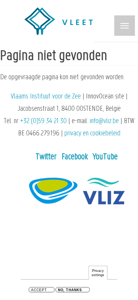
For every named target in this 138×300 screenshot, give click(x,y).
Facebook (75, 157)
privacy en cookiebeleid (92, 133)
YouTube (105, 157)
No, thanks (70, 290)
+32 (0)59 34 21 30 (43, 121)
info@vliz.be (104, 121)
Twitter (46, 157)
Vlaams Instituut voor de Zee (46, 96)
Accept (39, 290)
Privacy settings (98, 273)
